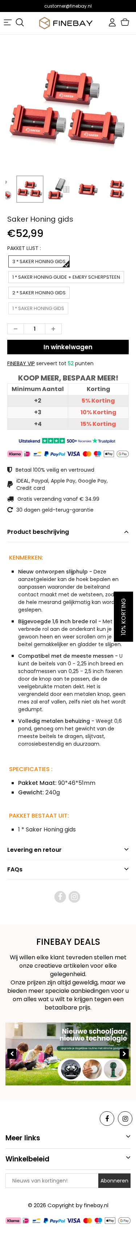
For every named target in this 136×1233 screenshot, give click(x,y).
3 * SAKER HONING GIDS (39, 261)
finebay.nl (96, 1205)
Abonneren (114, 1180)
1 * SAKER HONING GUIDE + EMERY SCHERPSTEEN (66, 277)
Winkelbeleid (27, 1159)
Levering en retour (34, 850)
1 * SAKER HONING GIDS (38, 308)
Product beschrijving (38, 532)
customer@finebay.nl (68, 6)
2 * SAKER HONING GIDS (39, 292)
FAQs (14, 869)
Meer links (22, 1138)
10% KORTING (123, 616)
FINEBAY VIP (21, 363)
